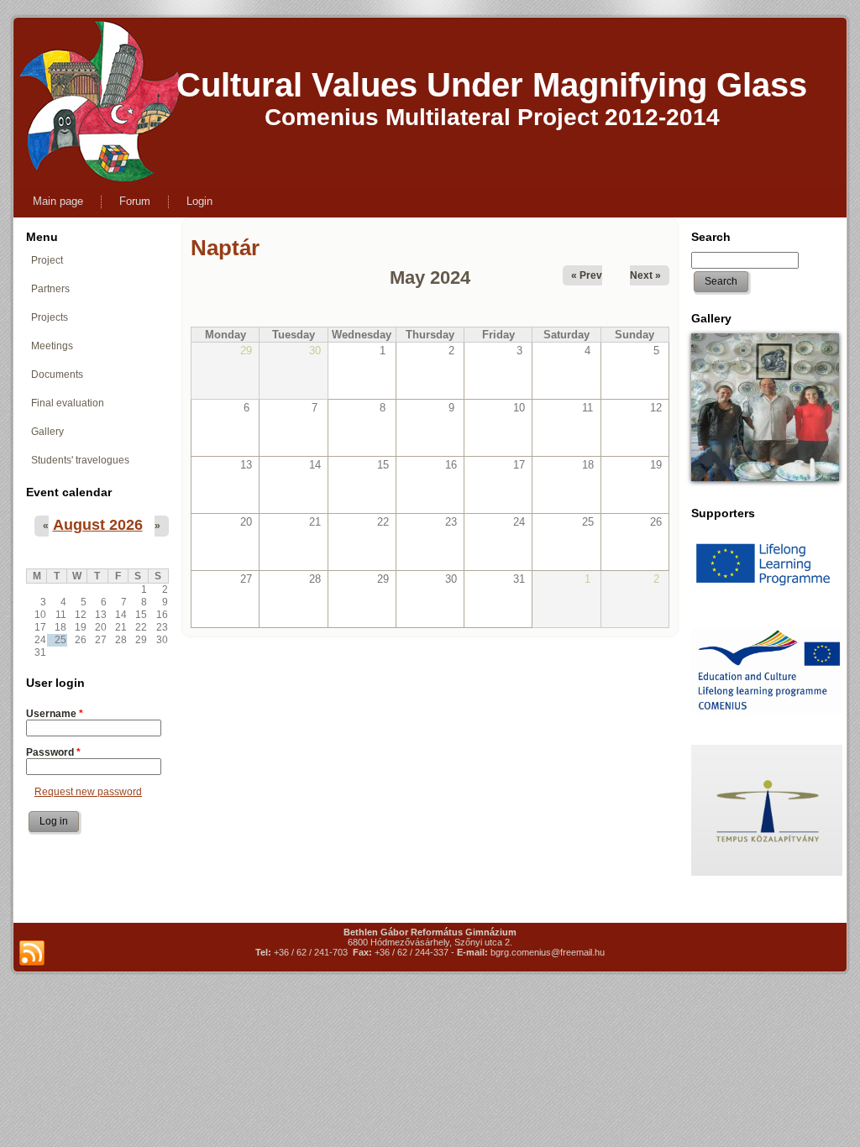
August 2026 (98, 524)
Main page (58, 201)
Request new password (88, 792)
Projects (49, 317)
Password (53, 752)
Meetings (52, 346)
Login (199, 201)
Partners (50, 289)
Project (47, 260)
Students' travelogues (80, 460)
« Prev (586, 275)
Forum (134, 201)
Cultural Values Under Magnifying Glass (491, 84)
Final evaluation (67, 403)
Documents (57, 374)
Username (54, 714)
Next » (645, 275)
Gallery (47, 431)
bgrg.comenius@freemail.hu (547, 952)
